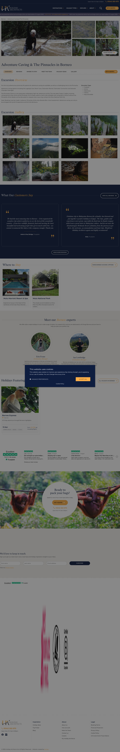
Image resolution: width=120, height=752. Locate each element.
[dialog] (60, 376)
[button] (39, 379)
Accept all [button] (83, 379)
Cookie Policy (60, 383)
